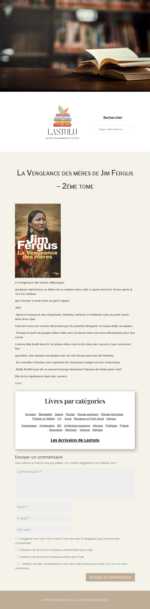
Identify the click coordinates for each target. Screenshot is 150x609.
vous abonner (113, 564)
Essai (68, 419)
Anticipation (47, 426)
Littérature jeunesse (77, 426)
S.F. (59, 419)
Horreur (111, 419)
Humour (85, 430)
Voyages (30, 414)
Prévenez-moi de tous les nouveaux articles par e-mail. (51, 557)
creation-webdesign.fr (93, 600)
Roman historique (112, 414)
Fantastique (29, 426)
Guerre (59, 414)
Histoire (98, 426)
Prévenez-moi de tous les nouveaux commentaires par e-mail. (56, 550)
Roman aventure (87, 414)
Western (71, 430)
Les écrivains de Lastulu (75, 440)
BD (59, 426)
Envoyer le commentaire (110, 577)
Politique (111, 426)
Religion (97, 430)
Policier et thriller (43, 419)
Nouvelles (55, 430)
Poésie (124, 426)
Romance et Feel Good (89, 419)
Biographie (45, 414)
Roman (70, 414)
